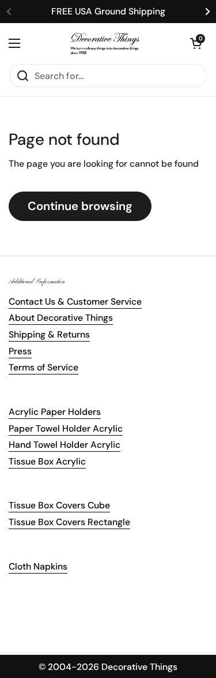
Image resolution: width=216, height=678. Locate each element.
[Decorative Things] (105, 43)
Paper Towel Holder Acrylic (66, 428)
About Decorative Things (61, 318)
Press (20, 351)
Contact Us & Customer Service (75, 301)
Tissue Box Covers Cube (59, 505)
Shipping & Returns (49, 334)
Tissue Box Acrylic (47, 461)
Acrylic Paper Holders (55, 412)
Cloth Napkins (38, 566)
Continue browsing (80, 205)
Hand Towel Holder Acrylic (64, 445)
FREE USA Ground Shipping (108, 11)
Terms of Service (43, 367)
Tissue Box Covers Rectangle (69, 522)
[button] (195, 43)
